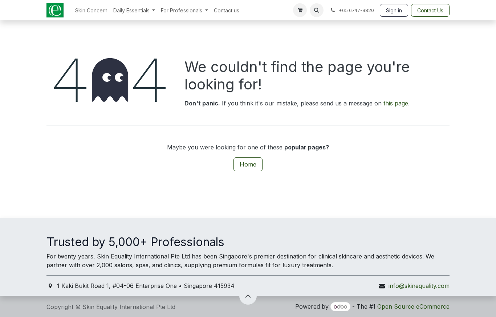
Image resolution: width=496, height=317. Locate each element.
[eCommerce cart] (300, 10)
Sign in (394, 10)
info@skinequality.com (419, 285)
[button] (317, 10)
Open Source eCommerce (413, 306)
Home (248, 164)
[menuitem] (91, 10)
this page (395, 103)
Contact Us (430, 10)
